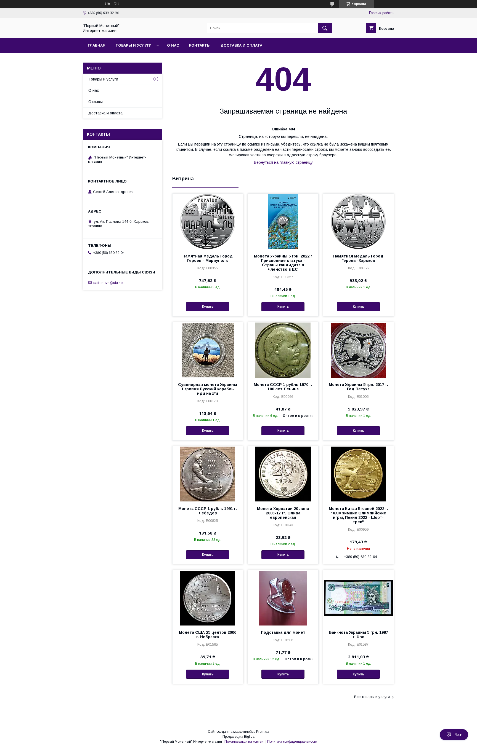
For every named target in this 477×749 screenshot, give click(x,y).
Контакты (200, 45)
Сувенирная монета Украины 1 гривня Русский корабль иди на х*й (207, 389)
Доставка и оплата (241, 45)
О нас (173, 45)
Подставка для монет (283, 632)
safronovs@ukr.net (108, 282)
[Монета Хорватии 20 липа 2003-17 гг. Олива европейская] (283, 473)
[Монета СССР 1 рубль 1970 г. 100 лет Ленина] (283, 349)
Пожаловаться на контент (244, 741)
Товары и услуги (133, 45)
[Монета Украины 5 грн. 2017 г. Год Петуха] (358, 349)
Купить (207, 306)
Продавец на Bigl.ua (238, 737)
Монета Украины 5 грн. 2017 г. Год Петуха (358, 386)
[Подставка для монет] (283, 597)
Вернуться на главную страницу (283, 162)
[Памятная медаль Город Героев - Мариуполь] (208, 221)
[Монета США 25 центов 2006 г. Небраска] (208, 597)
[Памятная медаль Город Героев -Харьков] (358, 221)
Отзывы (95, 102)
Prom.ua (262, 732)
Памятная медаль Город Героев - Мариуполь (207, 258)
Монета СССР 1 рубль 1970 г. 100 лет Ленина (283, 386)
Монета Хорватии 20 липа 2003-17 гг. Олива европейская (283, 513)
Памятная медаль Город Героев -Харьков (358, 258)
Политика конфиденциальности (292, 741)
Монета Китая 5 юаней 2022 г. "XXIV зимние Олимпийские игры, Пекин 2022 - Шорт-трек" (358, 515)
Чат (458, 734)
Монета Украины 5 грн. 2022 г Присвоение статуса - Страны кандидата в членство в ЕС (283, 263)
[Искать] (325, 28)
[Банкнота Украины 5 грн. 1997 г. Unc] (358, 597)
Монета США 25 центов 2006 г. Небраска (207, 634)
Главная (96, 45)
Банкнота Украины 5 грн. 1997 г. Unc (358, 634)
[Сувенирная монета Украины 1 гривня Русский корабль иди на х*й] (208, 349)
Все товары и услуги (372, 697)
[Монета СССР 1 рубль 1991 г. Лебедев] (208, 473)
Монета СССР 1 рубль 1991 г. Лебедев (207, 510)
